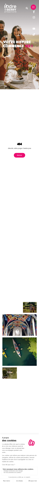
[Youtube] (33, 28)
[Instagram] (33, 17)
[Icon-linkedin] (33, 23)
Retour (19, 155)
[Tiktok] (33, 34)
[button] (27, 8)
